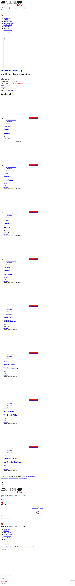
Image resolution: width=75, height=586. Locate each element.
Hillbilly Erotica (8, 317)
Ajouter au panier (18, 83)
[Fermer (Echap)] (1, 583)
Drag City (3, 78)
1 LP (8, 137)
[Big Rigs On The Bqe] (17, 447)
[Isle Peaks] (17, 259)
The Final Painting (9, 364)
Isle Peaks (7, 270)
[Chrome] (17, 212)
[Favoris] (37, 12)
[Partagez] (2, 583)
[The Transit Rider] (17, 400)
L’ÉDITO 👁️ (7, 20)
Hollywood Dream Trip (11, 70)
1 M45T (5, 183)
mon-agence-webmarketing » (29, 476)
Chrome (6, 223)
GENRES (6, 28)
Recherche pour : (5, 8)
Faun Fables (6, 408)
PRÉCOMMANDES (9, 23)
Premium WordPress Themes (17, 547)
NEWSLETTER (8, 30)
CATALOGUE (7, 26)
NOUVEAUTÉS (8, 21)
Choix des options (33, 118)
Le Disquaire (7, 18)
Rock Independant (11, 90)
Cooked (6, 129)
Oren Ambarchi (7, 126)
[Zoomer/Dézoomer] (5, 583)
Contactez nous (4, 478)
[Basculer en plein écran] (4, 583)
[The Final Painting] (17, 353)
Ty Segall (6, 173)
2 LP (5, 418)
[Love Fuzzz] (17, 165)
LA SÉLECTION (8, 25)
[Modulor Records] (12, 6)
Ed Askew (6, 361)
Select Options (4, 581)
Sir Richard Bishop (8, 314)
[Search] (24, 8)
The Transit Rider (9, 411)
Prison (5, 455)
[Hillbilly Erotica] (17, 306)
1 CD (5, 137)
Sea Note (9, 78)
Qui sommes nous (13, 478)
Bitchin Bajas (7, 267)
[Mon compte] (1, 10)
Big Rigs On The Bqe (10, 458)
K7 (11, 231)
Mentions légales (23, 478)
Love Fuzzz (7, 176)
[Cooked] (17, 118)
